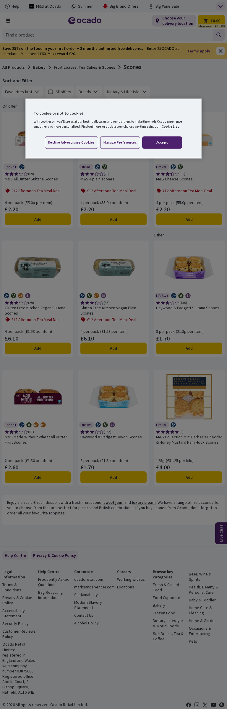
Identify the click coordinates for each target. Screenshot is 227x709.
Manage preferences (120, 142)
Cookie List (170, 126)
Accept (162, 142)
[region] (113, 128)
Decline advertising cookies (71, 142)
